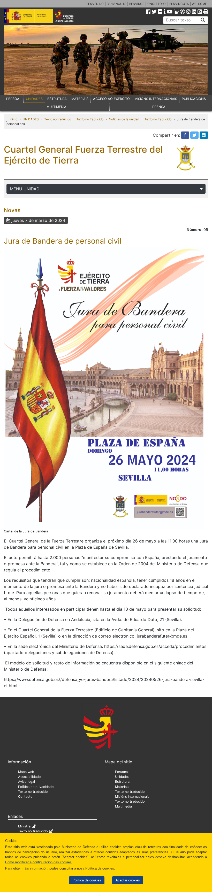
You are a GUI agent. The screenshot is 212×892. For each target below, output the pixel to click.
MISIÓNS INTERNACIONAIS (155, 99)
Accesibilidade (29, 777)
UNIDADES (34, 99)
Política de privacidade (36, 787)
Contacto (25, 796)
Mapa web (26, 772)
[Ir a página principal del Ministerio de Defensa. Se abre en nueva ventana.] (28, 15)
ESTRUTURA (57, 99)
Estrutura (122, 782)
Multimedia (123, 806)
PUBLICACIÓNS (194, 99)
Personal (121, 772)
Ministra (24, 826)
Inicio (13, 119)
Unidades (122, 777)
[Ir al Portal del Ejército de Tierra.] (68, 15)
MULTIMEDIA (56, 107)
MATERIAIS (79, 99)
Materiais (122, 787)
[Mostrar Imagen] (104, 387)
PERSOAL (13, 99)
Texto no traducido (57, 119)
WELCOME (199, 4)
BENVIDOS (136, 4)
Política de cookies (86, 880)
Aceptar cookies (128, 880)
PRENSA (158, 107)
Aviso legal (26, 782)
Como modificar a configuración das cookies (38, 862)
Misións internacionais (132, 796)
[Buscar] (203, 20)
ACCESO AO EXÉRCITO (111, 99)
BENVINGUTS (116, 4)
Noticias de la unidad (124, 119)
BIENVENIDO (95, 4)
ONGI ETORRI (156, 4)
